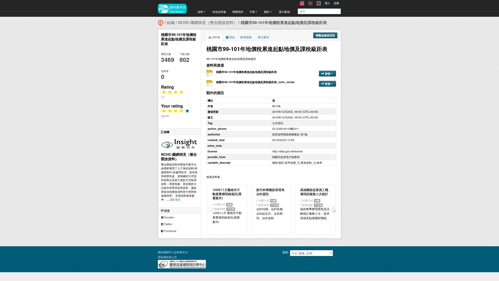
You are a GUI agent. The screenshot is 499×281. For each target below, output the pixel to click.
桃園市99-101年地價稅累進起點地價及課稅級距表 (284, 22)
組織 (171, 22)
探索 (327, 74)
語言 (285, 252)
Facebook (169, 231)
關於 (267, 12)
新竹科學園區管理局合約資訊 (270, 192)
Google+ (169, 217)
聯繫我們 (237, 12)
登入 (327, 3)
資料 (200, 12)
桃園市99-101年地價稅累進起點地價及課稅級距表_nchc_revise (255, 82)
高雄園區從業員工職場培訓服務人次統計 (314, 192)
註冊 (336, 3)
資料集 (215, 37)
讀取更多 (175, 199)
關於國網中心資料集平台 (173, 252)
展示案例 (284, 12)
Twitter (167, 224)
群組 (232, 37)
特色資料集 (219, 12)
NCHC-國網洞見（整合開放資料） (207, 22)
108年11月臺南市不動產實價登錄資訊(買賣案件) (227, 194)
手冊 (252, 12)
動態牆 (247, 37)
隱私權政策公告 (167, 257)
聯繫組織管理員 (325, 35)
